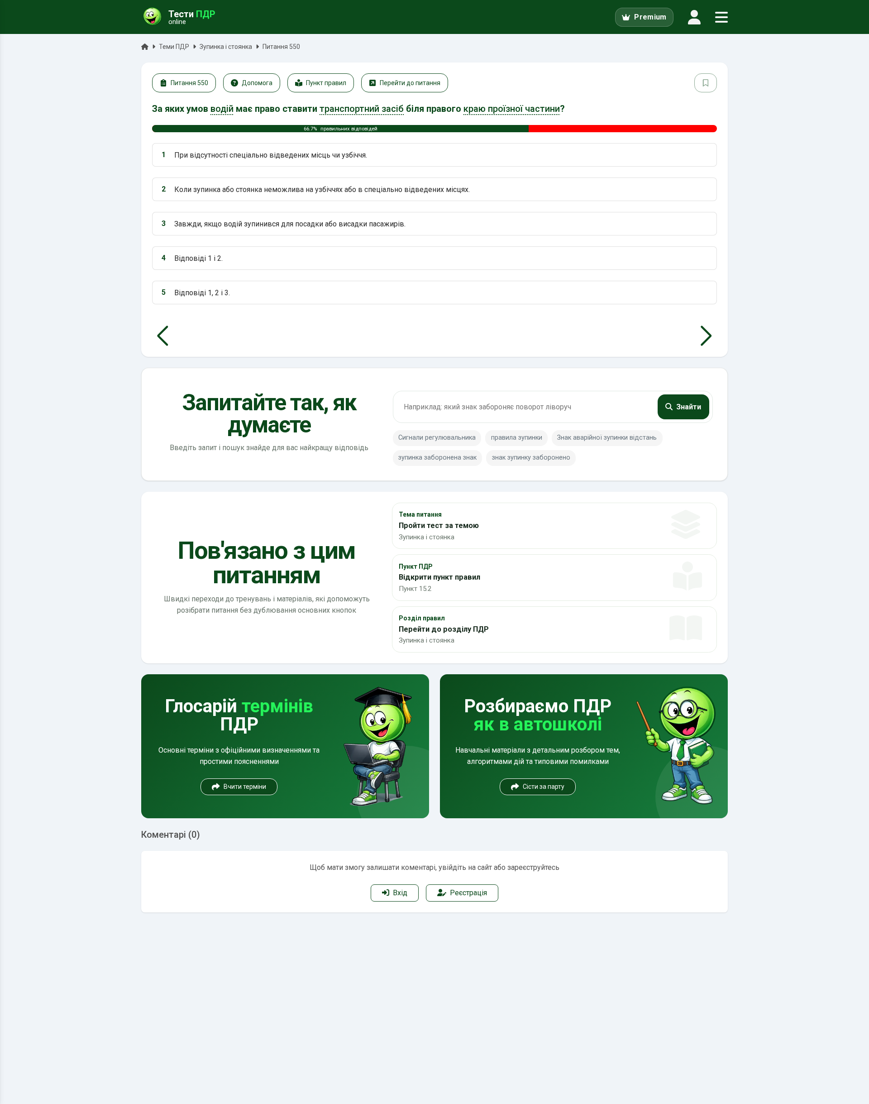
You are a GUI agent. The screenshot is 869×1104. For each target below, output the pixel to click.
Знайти (688, 407)
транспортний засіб (362, 108)
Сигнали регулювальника (437, 438)
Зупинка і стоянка (226, 46)
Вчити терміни (245, 786)
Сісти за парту (543, 786)
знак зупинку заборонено (531, 457)
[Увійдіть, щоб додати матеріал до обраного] (705, 82)
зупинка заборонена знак (437, 457)
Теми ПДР (174, 46)
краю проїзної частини (511, 108)
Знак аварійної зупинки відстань (607, 438)
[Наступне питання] (706, 336)
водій (222, 108)
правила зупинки (516, 438)
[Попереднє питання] (163, 336)
